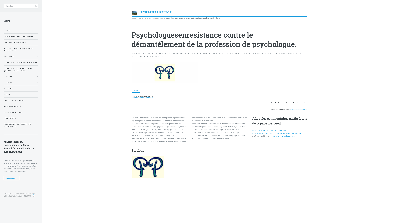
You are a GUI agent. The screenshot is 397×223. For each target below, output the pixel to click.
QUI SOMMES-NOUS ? (12, 106)
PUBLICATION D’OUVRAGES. (15, 100)
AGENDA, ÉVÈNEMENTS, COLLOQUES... (151, 18)
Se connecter (17, 195)
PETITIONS (8, 89)
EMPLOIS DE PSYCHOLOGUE (15, 42)
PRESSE (7, 94)
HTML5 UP (27, 195)
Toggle (47, 6)
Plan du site (8, 195)
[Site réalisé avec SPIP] (33, 196)
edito (136, 112)
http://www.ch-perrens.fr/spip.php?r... (296, 131)
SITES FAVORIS (10, 118)
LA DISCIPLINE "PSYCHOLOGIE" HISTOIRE (20, 62)
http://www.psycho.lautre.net (282, 157)
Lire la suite (12, 178)
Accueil (134, 18)
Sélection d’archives (13, 112)
